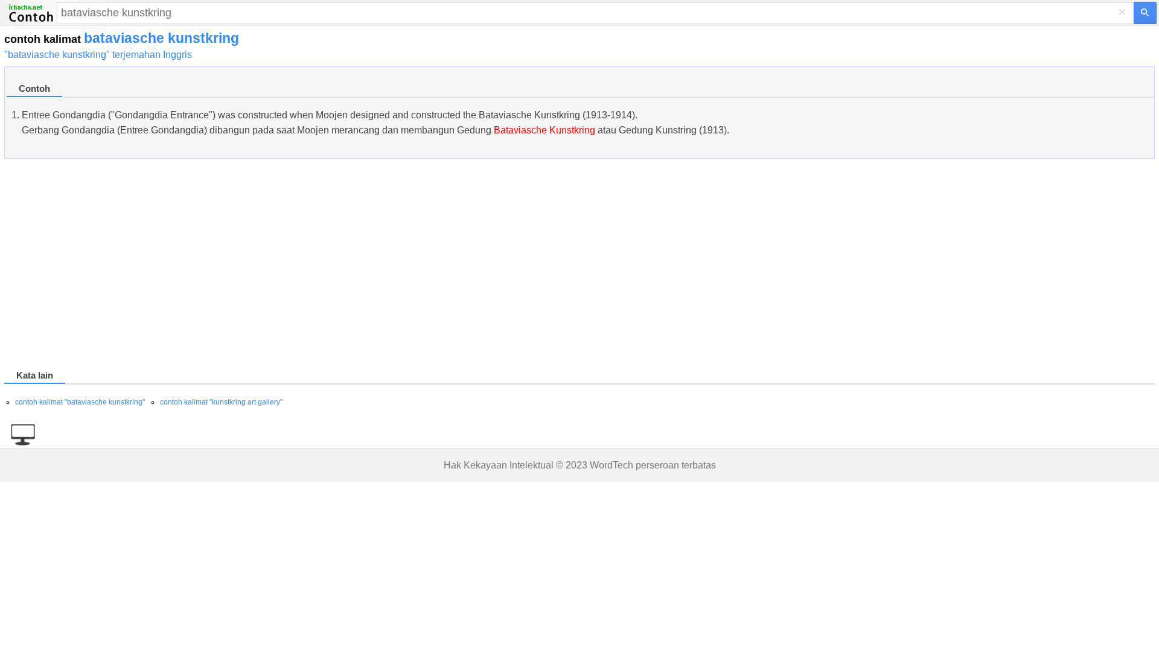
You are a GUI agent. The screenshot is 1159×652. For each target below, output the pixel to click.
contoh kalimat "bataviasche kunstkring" (80, 402)
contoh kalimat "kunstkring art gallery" (221, 402)
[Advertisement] (366, 266)
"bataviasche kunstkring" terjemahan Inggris (98, 55)
